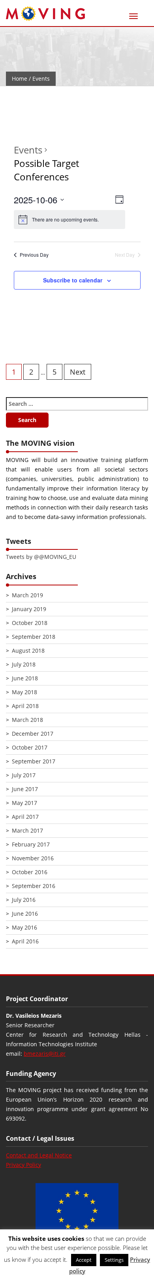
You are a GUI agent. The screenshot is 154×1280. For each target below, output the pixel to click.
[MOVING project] (45, 14)
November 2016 (33, 858)
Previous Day (34, 255)
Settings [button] (114, 1259)
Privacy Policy (23, 1164)
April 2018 (25, 706)
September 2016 (33, 886)
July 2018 (24, 664)
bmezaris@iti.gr (45, 1053)
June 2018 (25, 678)
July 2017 (24, 775)
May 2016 (24, 927)
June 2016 (25, 913)
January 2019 (29, 609)
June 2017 (25, 789)
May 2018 (24, 692)
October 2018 (29, 623)
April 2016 (25, 941)
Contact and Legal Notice (39, 1155)
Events (28, 149)
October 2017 (29, 747)
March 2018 (27, 719)
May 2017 (24, 803)
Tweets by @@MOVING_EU (41, 556)
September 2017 (33, 761)
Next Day (125, 255)
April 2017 (25, 816)
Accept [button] (84, 1259)
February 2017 (31, 844)
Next (77, 372)
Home (19, 78)
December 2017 (32, 733)
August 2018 (28, 650)
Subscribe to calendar (72, 280)
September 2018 (33, 636)
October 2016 (29, 872)
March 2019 (27, 595)
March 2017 (27, 830)
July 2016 (24, 899)
